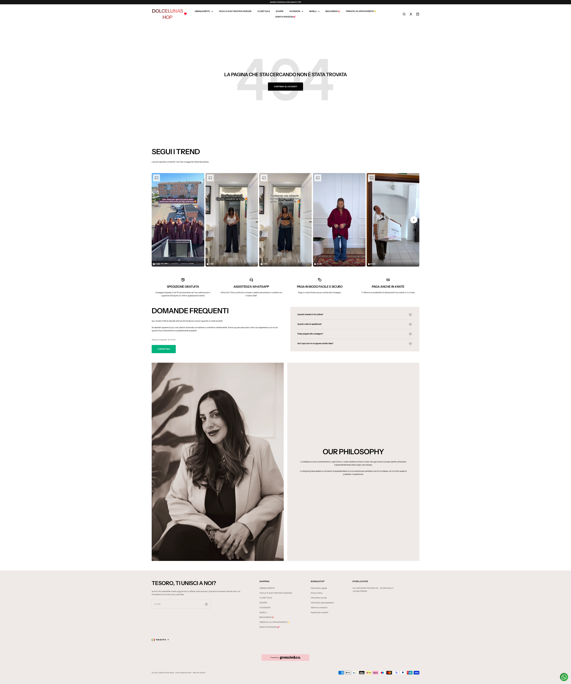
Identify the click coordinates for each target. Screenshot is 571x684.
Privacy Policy (317, 593)
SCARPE (279, 11)
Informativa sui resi (319, 598)
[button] (178, 220)
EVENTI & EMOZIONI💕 (285, 17)
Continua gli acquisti (285, 86)
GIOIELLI (313, 11)
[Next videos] (413, 219)
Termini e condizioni (319, 608)
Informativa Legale (319, 588)
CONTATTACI (164, 349)
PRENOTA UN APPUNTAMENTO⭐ (361, 11)
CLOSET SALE (263, 11)
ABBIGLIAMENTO (202, 11)
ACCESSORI (294, 11)
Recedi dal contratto (319, 613)
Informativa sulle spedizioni (322, 603)
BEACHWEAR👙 (332, 11)
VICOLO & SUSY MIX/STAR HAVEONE (235, 11)
